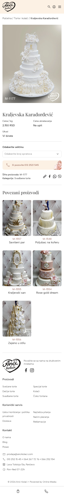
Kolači (36, 391)
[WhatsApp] (55, 176)
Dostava (6, 421)
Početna (7, 18)
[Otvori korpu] (18, 491)
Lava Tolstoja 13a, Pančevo (21, 464)
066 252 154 (48, 459)
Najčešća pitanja (41, 412)
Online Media (49, 482)
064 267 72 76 (32, 459)
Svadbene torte (22, 178)
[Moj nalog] (54, 7)
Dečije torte (8, 391)
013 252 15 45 (14, 459)
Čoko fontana (40, 396)
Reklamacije (39, 421)
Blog (4, 442)
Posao (5, 447)
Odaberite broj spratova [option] (18, 153)
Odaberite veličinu (13, 147)
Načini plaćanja (41, 417)
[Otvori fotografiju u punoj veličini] (32, 64)
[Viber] (60, 176)
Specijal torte (40, 386)
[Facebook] (50, 176)
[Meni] (60, 7)
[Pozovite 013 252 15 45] (46, 491)
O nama (6, 437)
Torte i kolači (21, 18)
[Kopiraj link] (45, 176)
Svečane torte (9, 386)
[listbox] (32, 154)
